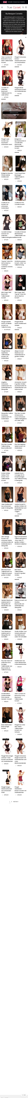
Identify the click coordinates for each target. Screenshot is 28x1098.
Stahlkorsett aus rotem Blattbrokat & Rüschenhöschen (20, 662)
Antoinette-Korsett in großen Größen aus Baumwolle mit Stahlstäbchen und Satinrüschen (21, 385)
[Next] (26, 2)
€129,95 (6, 610)
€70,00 (6, 240)
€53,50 (19, 795)
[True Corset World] (14, 7)
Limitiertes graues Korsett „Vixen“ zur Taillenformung (20, 263)
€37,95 (19, 94)
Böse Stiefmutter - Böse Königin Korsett (7, 726)
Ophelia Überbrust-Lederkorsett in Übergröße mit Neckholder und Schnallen (7, 604)
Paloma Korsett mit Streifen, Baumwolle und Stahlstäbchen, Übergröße (21, 604)
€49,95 (19, 734)
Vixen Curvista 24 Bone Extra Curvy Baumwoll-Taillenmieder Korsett (20, 697)
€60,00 (19, 667)
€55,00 (6, 210)
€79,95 (6, 392)
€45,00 (6, 147)
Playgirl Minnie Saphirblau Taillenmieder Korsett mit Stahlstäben (5, 354)
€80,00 (19, 207)
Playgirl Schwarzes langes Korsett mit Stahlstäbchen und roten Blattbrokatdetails (20, 759)
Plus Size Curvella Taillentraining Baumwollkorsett (6, 446)
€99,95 (6, 639)
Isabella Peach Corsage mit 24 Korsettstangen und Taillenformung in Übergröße (21, 476)
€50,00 (6, 179)
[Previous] (1, 2)
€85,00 (19, 150)
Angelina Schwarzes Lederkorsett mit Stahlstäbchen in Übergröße (6, 385)
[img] (3, 66)
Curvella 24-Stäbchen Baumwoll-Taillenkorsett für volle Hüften (6, 91)
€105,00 (19, 450)
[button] (23, 7)
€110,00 (6, 510)
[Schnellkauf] (10, 53)
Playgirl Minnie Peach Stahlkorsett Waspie (20, 323)
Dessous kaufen (14, 112)
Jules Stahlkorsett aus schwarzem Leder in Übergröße (7, 506)
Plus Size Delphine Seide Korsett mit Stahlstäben (20, 446)
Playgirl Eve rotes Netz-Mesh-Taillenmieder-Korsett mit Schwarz (20, 728)
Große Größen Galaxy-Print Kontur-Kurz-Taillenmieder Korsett (5, 476)
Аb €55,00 (7, 329)
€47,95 (19, 65)
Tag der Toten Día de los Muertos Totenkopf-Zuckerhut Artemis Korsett (7, 264)
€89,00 (6, 271)
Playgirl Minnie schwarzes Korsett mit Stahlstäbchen (20, 89)
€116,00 (19, 359)
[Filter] (26, 37)
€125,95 (6, 421)
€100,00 (19, 267)
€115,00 (19, 392)
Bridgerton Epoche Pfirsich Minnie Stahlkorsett (7, 175)
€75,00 (6, 65)
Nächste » (15, 801)
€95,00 (6, 764)
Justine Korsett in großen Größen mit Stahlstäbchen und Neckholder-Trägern (20, 508)
